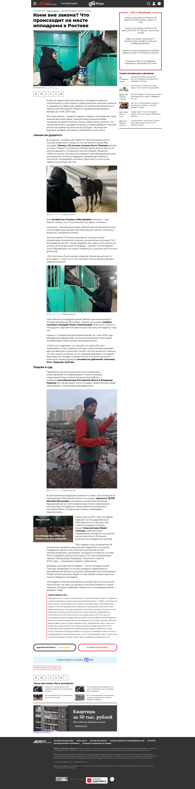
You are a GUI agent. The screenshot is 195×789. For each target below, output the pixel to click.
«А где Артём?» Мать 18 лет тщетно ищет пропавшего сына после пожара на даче (145, 123)
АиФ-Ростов (52, 88)
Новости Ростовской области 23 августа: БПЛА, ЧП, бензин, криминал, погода (140, 30)
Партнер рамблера (76, 779)
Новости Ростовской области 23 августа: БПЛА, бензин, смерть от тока (140, 20)
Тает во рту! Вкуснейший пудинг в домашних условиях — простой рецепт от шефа (145, 105)
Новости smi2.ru (42, 732)
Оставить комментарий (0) (98, 647)
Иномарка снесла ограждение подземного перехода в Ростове (140, 62)
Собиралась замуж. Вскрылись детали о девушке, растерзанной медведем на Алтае (144, 79)
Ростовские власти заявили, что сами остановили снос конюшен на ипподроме (100, 689)
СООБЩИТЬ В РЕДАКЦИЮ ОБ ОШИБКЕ (96, 743)
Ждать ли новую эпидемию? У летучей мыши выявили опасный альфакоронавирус (140, 41)
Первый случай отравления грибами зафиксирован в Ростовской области (140, 51)
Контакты (151, 741)
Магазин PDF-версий (98, 741)
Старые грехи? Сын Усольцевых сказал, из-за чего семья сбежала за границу (145, 114)
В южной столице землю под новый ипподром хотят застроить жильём (59, 689)
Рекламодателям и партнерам (66, 743)
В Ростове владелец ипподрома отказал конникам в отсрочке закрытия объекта (100, 697)
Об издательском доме (63, 741)
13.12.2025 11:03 (39, 11)
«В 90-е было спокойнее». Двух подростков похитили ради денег (145, 87)
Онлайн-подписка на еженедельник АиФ (127, 741)
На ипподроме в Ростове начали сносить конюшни (58, 696)
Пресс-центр (82, 741)
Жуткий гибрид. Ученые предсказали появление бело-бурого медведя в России (146, 96)
